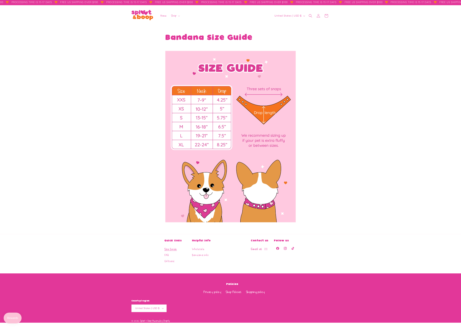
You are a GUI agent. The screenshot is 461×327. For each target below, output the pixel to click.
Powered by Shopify (161, 321)
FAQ (166, 255)
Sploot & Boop (146, 321)
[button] (175, 16)
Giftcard (169, 261)
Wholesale (198, 249)
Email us (257, 249)
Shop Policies (233, 292)
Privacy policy (212, 292)
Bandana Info (200, 255)
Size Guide (170, 249)
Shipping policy (255, 292)
